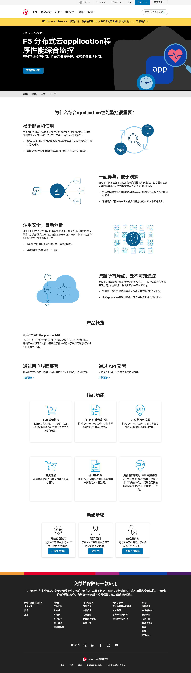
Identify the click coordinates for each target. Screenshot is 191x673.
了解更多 (141, 21)
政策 (71, 665)
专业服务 (87, 614)
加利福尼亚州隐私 (94, 665)
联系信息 (146, 606)
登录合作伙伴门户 (121, 619)
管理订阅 (87, 606)
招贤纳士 (146, 614)
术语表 (57, 614)
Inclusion (146, 619)
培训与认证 (59, 627)
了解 (160, 591)
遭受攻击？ (159, 2)
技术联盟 (117, 610)
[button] (133, 139)
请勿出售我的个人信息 (116, 665)
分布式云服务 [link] (38, 33)
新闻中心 (146, 635)
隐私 (80, 665)
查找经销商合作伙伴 (122, 606)
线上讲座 (58, 623)
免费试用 (28, 606)
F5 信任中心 (147, 610)
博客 (144, 627)
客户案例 (58, 619)
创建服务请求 (89, 619)
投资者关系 (147, 623)
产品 (25, 33)
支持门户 (87, 610)
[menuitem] (84, 2)
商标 (62, 665)
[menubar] (95, 2)
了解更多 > (28, 377)
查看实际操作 (33, 70)
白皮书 (57, 610)
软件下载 (87, 623)
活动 (144, 631)
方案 (26, 614)
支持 (129, 2)
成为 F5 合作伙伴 (121, 614)
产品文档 (58, 606)
